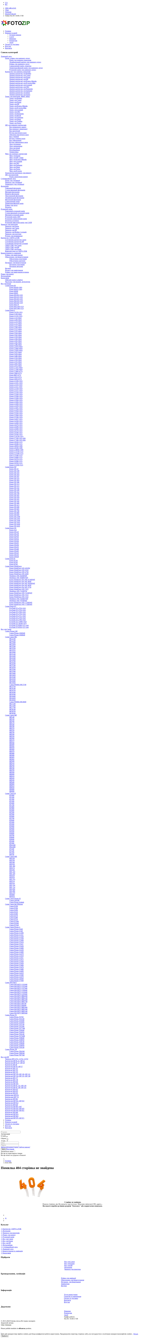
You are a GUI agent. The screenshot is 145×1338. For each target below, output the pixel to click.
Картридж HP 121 (11, 1068)
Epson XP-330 (14, 494)
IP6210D (12, 845)
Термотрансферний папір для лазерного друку (26, 68)
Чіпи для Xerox (14, 169)
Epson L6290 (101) (16, 427)
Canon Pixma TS (11, 1015)
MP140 (11, 717)
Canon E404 (13, 910)
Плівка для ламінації (68, 1278)
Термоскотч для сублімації (14, 184)
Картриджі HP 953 (11, 1114)
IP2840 (11, 820)
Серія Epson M (10, 285)
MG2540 (12, 646)
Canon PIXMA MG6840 (17, 702)
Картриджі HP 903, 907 (13, 1107)
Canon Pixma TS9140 (16, 1047)
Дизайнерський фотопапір (14, 198)
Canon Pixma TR (11, 1049)
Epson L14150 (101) (16, 436)
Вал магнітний (14, 131)
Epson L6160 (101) (16, 434)
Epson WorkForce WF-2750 (18, 572)
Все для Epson (6, 284)
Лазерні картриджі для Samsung (20, 91)
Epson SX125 (14, 532)
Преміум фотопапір (12, 194)
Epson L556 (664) (15, 358)
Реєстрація (10, 1149)
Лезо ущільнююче (15, 146)
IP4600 (11, 833)
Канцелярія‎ (5, 278)
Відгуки (8, 46)
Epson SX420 (14, 541)
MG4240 (12, 664)
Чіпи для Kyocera (15, 171)
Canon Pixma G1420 (16, 937)
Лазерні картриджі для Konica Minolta (23, 81)
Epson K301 (13, 564)
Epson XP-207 (14, 476)
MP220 (11, 730)
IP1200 (11, 797)
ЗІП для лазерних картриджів (15, 125)
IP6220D (12, 847)
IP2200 (11, 812)
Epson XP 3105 (14, 522)
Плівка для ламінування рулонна (17, 272)
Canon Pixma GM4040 (17, 635)
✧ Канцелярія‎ (6, 1253)
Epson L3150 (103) (16, 389)
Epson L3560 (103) (16, 400)
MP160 (11, 721)
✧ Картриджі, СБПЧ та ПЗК (11, 1229)
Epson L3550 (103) (16, 411)
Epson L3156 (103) (16, 392)
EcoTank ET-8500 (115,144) (19, 625)
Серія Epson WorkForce (13, 566)
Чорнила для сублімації (13, 182)
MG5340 (12, 671)
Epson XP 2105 (14, 518)
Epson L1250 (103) (16, 410)
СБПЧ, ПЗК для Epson (13, 249)
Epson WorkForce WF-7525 (18, 597)
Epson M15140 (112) (16, 306)
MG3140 (12, 654)
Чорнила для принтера (72, 1269)
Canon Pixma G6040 (16, 979)
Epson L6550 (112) (15, 463)
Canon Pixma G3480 (16, 969)
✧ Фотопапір (5, 1231)
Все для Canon (6, 629)
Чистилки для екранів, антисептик (17, 282)
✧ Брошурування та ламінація (12, 1251)
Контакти (8, 48)
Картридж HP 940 (11, 1112)
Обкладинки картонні (17, 261)
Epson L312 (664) (15, 329)
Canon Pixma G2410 (16, 942)
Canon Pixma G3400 (16, 952)
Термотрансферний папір (14, 203)
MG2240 (12, 641)
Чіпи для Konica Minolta (18, 159)
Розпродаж (13, 40)
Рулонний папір (6, 209)
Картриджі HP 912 (11, 1103)
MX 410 (12, 872)
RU (6, 4)
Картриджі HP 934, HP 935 (14, 1108)
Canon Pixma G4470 (16, 977)
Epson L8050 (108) (16, 446)
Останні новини (15, 35)
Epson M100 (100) (15, 287)
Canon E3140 (14, 925)
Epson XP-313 (14, 484)
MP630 (11, 780)
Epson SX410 (14, 539)
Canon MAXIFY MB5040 (18, 1013)
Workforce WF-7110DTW (18, 591)
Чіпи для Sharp (14, 167)
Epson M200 (13, 291)
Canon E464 (13, 914)
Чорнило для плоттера (13, 234)
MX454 (12, 877)
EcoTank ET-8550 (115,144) (19, 627)
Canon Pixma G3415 (16, 960)
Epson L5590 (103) (16, 396)
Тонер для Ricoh (15, 115)
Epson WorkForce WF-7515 (18, 595)
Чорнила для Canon (12, 228)
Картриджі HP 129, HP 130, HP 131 (17, 1074)
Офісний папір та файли (14, 280)
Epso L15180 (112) (15, 455)
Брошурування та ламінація (11, 253)
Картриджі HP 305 (11, 1084)
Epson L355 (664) (15, 331)
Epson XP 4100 (14, 524)
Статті (11, 37)
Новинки (12, 39)
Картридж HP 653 (11, 1091)
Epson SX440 (14, 549)
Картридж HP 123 (11, 1072)
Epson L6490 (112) (15, 457)
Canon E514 (13, 919)
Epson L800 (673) (15, 373)
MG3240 (12, 656)
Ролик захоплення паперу (18, 177)
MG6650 (12, 700)
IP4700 (11, 835)
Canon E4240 (14, 923)
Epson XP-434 (14, 497)
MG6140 (12, 688)
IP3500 (11, 824)
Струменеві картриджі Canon (15, 240)
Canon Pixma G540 (16, 931)
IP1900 (11, 809)
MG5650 (12, 683)
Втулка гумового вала (17, 138)
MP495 (11, 757)
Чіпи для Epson (14, 156)
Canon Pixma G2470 (16, 954)
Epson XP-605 (14, 509)
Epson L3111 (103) (15, 387)
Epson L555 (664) (15, 362)
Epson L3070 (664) (16, 347)
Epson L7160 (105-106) (17, 438)
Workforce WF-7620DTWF (18, 599)
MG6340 (12, 694)
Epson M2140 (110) (16, 301)
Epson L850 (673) (15, 379)
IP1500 (11, 801)
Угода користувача (70, 1294)
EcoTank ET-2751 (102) (17, 616)
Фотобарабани (14, 150)
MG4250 (12, 667)
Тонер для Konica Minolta (18, 106)
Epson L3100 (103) (16, 381)
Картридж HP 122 (11, 1070)
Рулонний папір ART (12, 217)
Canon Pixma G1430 (16, 939)
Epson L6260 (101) (16, 429)
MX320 (12, 858)
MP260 (11, 738)
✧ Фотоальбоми (7, 1245)
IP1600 (11, 803)
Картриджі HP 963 (11, 1116)
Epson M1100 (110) (16, 295)
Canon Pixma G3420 (16, 963)
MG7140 (12, 704)
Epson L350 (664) (15, 337)
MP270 (11, 740)
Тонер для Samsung (16, 117)
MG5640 (12, 681)
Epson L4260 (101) (16, 423)
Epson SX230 (14, 536)
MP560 (11, 772)
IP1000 (11, 795)
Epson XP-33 (13, 469)
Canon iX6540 (14, 900)
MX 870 (12, 893)
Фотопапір (5, 186)
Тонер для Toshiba (15, 121)
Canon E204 (13, 906)
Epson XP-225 (14, 478)
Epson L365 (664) (15, 341)
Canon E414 (13, 912)
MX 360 (12, 866)
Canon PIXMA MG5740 (17, 685)
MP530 (11, 767)
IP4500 (11, 832)
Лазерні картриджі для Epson (19, 77)
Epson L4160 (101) (16, 421)
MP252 (11, 742)
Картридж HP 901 (11, 1099)
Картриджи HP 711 (12, 1097)
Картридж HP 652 (11, 1089)
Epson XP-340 (14, 490)
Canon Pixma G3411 (16, 958)
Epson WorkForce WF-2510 (18, 570)
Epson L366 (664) (15, 339)
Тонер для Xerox (15, 123)
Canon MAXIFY (11, 982)
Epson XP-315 (14, 486)
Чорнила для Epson (12, 226)
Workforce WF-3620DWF (18, 576)
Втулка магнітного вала (18, 133)
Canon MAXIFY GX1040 (18, 986)
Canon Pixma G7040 (16, 981)
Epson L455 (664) (15, 352)
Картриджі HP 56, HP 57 (14, 1066)
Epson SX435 (14, 547)
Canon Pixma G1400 (16, 933)
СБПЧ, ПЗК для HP (12, 247)
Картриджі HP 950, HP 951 (14, 1110)
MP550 (11, 770)
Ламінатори (65, 1284)
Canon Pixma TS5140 (16, 1024)
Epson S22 (13, 530)
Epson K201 (13, 562)
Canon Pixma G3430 (16, 961)
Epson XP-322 (14, 492)
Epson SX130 (14, 534)
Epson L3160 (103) (16, 394)
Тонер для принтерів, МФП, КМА (17, 96)
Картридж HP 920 (11, 1105)
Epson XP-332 (14, 488)
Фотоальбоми (6, 276)
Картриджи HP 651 (12, 1095)
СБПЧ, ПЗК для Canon (13, 245)
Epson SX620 (14, 557)
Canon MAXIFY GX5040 (18, 994)
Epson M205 (13, 293)
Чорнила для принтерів (9, 224)
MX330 (12, 860)
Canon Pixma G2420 (16, 946)
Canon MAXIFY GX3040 (18, 992)
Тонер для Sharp (15, 119)
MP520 (11, 765)
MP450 (11, 748)
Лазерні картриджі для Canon (19, 75)
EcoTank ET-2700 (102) (17, 620)
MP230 (11, 732)
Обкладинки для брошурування (16, 257)
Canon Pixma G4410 (16, 973)
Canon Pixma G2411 (16, 944)
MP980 (11, 790)
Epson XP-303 (14, 480)
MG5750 (12, 686)
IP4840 (11, 837)
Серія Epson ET (10, 606)
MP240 (11, 734)
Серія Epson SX (10, 528)
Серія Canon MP (11, 715)
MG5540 (12, 677)
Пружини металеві (16, 266)
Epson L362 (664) (15, 335)
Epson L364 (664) (15, 333)
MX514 (12, 881)
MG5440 (12, 673)
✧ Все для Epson (7, 1241)
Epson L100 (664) (15, 314)
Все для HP (5, 1057)
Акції (11, 42)
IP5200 (11, 841)
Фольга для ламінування (14, 270)
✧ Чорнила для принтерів (10, 1233)
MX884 (12, 895)
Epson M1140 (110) (16, 299)
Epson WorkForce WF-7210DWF (20, 593)
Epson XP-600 (14, 507)
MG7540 (12, 706)
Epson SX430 (14, 545)
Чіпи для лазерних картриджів (16, 154)
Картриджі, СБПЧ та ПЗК (10, 238)
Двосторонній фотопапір (14, 196)
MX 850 (12, 889)
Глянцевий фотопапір (13, 188)
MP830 (11, 788)
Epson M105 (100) (15, 289)
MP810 (11, 786)
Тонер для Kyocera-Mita (17, 108)
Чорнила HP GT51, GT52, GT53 (16, 1059)
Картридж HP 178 (11, 1080)
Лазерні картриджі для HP (18, 79)
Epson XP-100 (14, 471)
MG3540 (12, 658)
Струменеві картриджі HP (14, 242)
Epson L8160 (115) (15, 442)
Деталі (135, 1334)
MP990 (11, 791)
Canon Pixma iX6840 (16, 902)
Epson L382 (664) (15, 343)
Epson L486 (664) (15, 356)
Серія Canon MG (11, 637)
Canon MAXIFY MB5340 (18, 1009)
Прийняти (5, 1336)
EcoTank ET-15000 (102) (18, 622)
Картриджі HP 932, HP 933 (14, 1101)
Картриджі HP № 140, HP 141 (15, 1087)
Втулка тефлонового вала (18, 142)
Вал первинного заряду (17, 127)
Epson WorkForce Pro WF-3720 (20, 587)
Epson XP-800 (14, 513)
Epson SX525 (14, 553)
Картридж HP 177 (11, 1078)
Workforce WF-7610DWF (18, 601)
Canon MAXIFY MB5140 (18, 1011)
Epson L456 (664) (15, 354)
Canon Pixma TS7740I (17, 1028)
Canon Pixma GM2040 (17, 633)
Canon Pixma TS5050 (16, 1023)
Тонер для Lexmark (16, 110)
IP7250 (11, 853)
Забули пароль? (24, 1147)
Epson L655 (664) (15, 366)
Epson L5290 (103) (16, 398)
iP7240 (11, 849)
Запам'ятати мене (7, 1151)
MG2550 (12, 648)
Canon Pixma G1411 (16, 935)
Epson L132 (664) (15, 324)
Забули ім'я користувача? (10, 1147)
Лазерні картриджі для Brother (20, 73)
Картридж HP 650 (11, 1082)
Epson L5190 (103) (16, 417)
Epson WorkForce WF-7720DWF (20, 602)
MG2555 (12, 650)
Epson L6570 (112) (15, 459)
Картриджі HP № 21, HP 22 (15, 1061)
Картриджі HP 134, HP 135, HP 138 (17, 1076)
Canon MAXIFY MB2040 (18, 996)
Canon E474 (13, 916)
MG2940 (12, 652)
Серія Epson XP (10, 467)
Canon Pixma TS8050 (16, 1040)
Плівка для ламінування (14, 255)
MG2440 (12, 643)
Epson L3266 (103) (16, 402)
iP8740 (11, 855)
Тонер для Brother (15, 98)
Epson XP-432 (14, 499)
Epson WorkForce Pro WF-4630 (20, 585)
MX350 (12, 864)
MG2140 (12, 639)
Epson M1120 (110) (16, 297)
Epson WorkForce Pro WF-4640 (20, 581)
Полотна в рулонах (12, 221)
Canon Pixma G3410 (16, 956)
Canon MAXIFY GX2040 (18, 984)
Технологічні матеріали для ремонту (18, 173)
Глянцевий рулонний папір (15, 211)
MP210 (11, 728)
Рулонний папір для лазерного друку (22, 70)
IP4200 (11, 828)
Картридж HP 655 (11, 1093)
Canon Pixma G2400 (16, 940)
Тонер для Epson (15, 102)
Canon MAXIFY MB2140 (18, 998)
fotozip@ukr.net (10, 14)
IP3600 (11, 826)
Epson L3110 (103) (15, 385)
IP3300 (11, 822)
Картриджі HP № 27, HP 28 (15, 1063)
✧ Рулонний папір (7, 1237)
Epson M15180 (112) (16, 308)
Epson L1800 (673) (16, 371)
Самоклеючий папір (12, 201)
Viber (7, 10)
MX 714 (12, 887)
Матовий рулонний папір (14, 215)
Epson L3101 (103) (16, 383)
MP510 (11, 763)
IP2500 (11, 814)
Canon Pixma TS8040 (16, 1038)
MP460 (11, 749)
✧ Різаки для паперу (8, 1235)
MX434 (12, 876)
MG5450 (12, 675)
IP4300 (11, 830)
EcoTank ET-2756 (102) (17, 614)
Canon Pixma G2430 (16, 950)
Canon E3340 (14, 921)
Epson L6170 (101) (16, 431)
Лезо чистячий (14, 148)
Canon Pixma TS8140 (16, 1042)
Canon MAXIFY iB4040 (17, 1005)
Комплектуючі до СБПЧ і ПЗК (16, 251)
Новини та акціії (11, 33)
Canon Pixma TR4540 (17, 1051)
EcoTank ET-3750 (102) (17, 610)
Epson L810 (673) (15, 377)
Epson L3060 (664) (16, 348)
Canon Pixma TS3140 (16, 1019)
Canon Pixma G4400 (16, 971)
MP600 (11, 774)
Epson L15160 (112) (16, 453)
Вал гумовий (14, 136)
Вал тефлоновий (15, 140)
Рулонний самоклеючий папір (16, 219)
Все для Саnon (69, 1262)
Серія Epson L (10, 310)
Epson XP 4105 (14, 526)
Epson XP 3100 (14, 520)
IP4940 (11, 839)
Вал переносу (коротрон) (18, 129)
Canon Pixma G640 (16, 929)
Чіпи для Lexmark (15, 161)
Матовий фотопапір (12, 192)
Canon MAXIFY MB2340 (18, 1000)
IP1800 (11, 807)
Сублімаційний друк (8, 179)
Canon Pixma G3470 (16, 967)
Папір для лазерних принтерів (20, 60)
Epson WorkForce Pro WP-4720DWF (22, 580)
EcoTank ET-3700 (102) (17, 612)
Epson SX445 (14, 551)
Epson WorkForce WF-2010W (19, 568)
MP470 (11, 751)
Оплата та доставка (12, 44)
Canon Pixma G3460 (16, 965)
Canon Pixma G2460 (16, 948)
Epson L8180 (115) (15, 444)
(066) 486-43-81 (10, 8)
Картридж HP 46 (11, 1065)
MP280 (11, 744)
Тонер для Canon (15, 100)
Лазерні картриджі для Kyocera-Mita (22, 83)
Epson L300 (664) (15, 327)
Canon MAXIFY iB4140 (17, 1003)
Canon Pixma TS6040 (16, 1030)
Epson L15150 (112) (16, 452)
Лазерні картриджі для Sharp (19, 93)
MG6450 (12, 698)
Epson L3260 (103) (16, 404)
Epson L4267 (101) (16, 419)
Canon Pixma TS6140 (16, 1034)
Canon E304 (13, 908)
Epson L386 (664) (15, 345)
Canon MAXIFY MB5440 (18, 1007)
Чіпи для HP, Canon (16, 157)
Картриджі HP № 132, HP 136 (15, 1086)
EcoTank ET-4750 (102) (17, 608)
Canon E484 (13, 918)
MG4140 (12, 662)
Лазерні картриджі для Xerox (19, 94)
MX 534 (12, 885)
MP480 (11, 753)
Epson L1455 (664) (16, 368)
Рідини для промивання (13, 236)
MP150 (11, 719)
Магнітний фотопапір (13, 200)
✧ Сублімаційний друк (9, 1247)
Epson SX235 (14, 538)
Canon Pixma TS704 (16, 1017)
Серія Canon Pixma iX (13, 898)
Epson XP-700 (14, 511)
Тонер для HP (14, 104)
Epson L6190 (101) (16, 432)
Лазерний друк (6, 56)
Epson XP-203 (14, 474)
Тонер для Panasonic (16, 114)
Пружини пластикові (17, 264)
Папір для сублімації (12, 180)
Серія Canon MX (11, 856)
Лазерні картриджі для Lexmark (20, 85)
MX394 (12, 870)
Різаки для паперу (7, 274)
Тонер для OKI (14, 112)
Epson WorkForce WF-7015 (18, 589)
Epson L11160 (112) (16, 465)
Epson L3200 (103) (16, 415)
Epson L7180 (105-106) (17, 440)
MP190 (11, 727)
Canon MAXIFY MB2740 (18, 1002)
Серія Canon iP (10, 793)
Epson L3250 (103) (16, 406)
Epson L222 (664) (15, 326)
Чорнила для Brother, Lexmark (16, 232)
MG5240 (12, 669)
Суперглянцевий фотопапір (15, 190)
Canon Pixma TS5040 (16, 1021)
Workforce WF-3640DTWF (18, 578)
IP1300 (11, 799)
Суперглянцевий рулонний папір (17, 213)
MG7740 (12, 707)
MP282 (11, 746)
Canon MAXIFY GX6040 (18, 990)
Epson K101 (13, 560)
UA (6, 3)
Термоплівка (13, 152)
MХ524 (12, 883)
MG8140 (12, 709)
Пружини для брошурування (15, 263)
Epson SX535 (14, 555)
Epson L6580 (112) (15, 461)
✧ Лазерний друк (7, 1249)
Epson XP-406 (14, 503)
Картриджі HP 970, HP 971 (14, 1118)
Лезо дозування (15, 144)
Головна (8, 31)
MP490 (11, 755)
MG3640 (12, 660)
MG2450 (12, 644)
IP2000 (11, 811)
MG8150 (12, 711)
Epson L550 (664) (15, 360)
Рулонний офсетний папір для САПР (18, 222)
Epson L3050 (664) (16, 350)
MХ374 (12, 868)
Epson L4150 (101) (16, 312)
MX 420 (12, 874)
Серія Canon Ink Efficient (14, 904)
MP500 (11, 761)
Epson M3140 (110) (16, 303)
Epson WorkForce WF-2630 (18, 574)
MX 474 (12, 879)
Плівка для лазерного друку (19, 64)
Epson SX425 (14, 543)
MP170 (11, 723)
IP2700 (11, 818)
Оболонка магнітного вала (19, 135)
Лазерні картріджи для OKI (19, 87)
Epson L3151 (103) (16, 390)
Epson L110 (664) (15, 318)
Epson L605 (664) (15, 364)
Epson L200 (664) (15, 320)
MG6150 (12, 690)
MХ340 (12, 862)
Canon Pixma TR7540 (17, 1055)
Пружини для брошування (71, 1282)
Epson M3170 (14, 305)
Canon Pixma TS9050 (16, 1045)
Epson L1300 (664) (16, 369)
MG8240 (12, 713)
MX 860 (12, 891)
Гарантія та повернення (72, 1296)
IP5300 (11, 843)
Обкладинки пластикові (18, 259)
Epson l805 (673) (15, 375)
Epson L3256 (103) (16, 413)
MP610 (11, 776)
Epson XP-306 (14, 482)
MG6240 (12, 692)
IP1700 (11, 805)
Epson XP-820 (14, 515)
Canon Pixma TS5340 (16, 1026)
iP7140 (11, 851)
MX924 (12, 897)
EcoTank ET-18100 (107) (18, 623)
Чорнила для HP (11, 230)
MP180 (11, 725)
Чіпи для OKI (14, 163)
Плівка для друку (11, 205)
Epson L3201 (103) (16, 408)
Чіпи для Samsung (15, 165)
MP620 (11, 778)
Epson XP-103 (14, 473)
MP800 (11, 784)
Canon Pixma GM (11, 631)
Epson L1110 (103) (15, 316)
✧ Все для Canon (7, 1239)
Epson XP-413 (14, 505)
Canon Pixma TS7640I (17, 1036)
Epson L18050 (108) (16, 450)
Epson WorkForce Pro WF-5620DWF (22, 583)
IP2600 (11, 816)
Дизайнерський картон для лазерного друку (25, 62)
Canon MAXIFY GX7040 (18, 988)
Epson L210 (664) (15, 322)
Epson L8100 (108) (16, 448)
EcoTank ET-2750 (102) (17, 618)
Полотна (8, 207)
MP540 (11, 769)
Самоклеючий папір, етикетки (20, 66)
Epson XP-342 (14, 501)
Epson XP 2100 (14, 517)
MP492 (11, 759)
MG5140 (12, 665)
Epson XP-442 (14, 495)
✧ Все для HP (6, 1243)
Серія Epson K (10, 559)
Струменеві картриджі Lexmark (16, 243)
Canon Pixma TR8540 (17, 1053)
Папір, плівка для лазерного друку (17, 58)
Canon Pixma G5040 (16, 975)
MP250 (11, 736)
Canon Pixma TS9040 (16, 1044)
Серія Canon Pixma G (12, 927)
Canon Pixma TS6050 (16, 1032)
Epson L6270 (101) (16, 425)
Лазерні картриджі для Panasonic (21, 89)
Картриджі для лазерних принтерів (17, 72)
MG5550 (12, 679)
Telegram (8, 12)
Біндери (8, 268)
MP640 (11, 782)
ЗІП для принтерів (11, 175)
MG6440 (12, 696)
